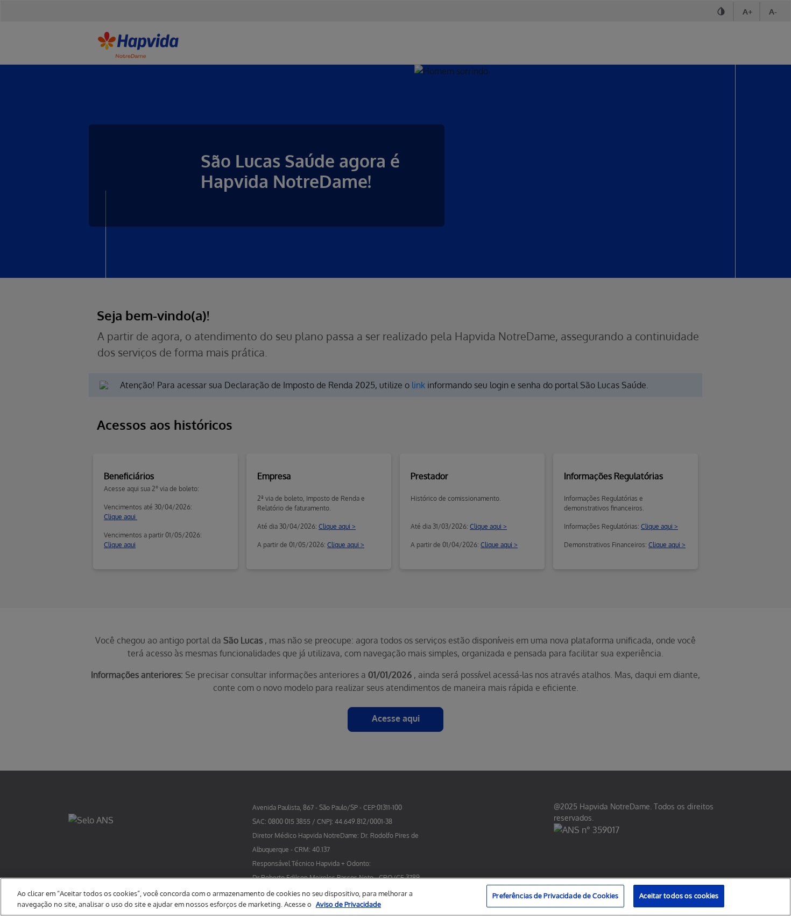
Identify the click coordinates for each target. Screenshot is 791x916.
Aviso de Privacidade (348, 904)
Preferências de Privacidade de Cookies (555, 895)
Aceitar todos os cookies (678, 895)
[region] (395, 897)
